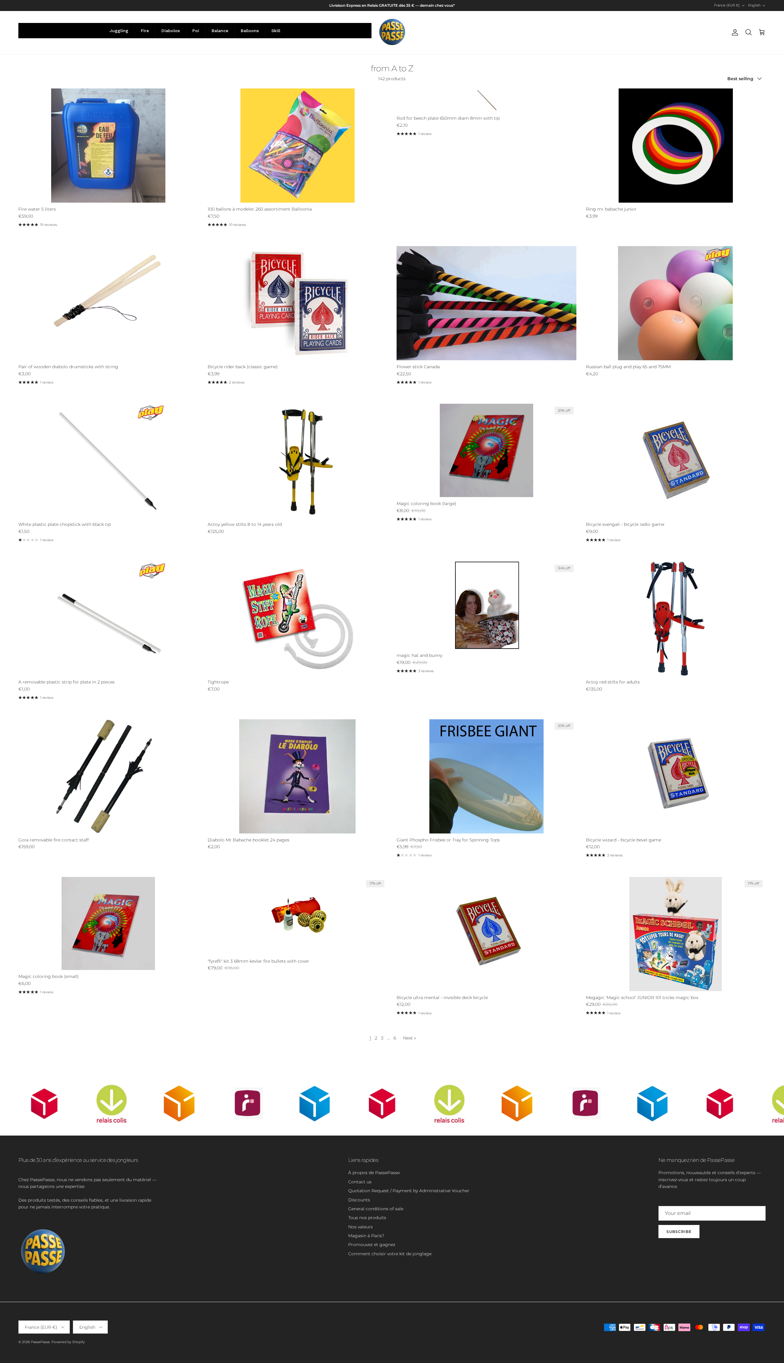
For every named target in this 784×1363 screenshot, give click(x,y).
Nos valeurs (360, 1227)
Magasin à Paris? (366, 1235)
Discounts (359, 1200)
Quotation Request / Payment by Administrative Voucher (408, 1190)
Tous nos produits (367, 1217)
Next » (409, 1038)
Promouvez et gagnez (371, 1244)
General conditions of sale (375, 1208)
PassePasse (40, 1342)
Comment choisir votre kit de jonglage (390, 1253)
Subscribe (679, 1231)
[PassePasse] (392, 32)
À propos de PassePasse (374, 1172)
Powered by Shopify (68, 1342)
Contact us (359, 1182)
